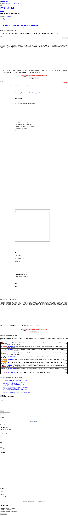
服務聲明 (44, 501)
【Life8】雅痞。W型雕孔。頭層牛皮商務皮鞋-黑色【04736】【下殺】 (15, 380)
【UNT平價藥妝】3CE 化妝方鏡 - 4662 (10, 383)
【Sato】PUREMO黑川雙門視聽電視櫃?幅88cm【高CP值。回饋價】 (15, 389)
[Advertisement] (25, 57)
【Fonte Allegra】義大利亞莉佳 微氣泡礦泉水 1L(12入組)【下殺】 (21, 25)
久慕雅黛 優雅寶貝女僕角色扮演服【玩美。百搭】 (12, 385)
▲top (1, 408)
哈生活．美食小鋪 (7, 8)
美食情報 (9, 16)
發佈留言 (2, 417)
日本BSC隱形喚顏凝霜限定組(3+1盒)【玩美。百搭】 (12, 388)
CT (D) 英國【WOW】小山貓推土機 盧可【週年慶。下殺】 (14, 384)
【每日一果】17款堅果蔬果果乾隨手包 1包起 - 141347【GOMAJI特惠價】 (16, 392)
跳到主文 (2, 11)
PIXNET (26, 501)
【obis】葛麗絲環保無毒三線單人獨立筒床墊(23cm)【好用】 (14, 382)
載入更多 (2, 410)
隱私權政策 (40, 501)
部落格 (4, 19)
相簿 (3, 18)
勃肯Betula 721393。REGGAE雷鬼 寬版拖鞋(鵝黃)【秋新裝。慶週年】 (16, 387)
